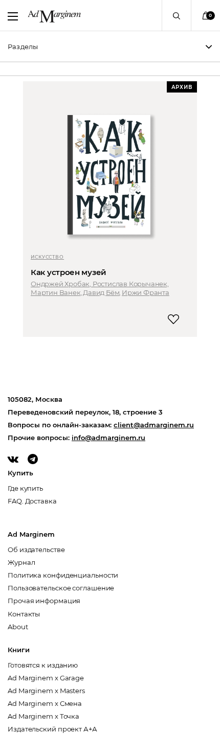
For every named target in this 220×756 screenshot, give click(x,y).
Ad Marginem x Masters (46, 690)
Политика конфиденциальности (63, 575)
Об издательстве (36, 549)
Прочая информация (44, 601)
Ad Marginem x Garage (46, 678)
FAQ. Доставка (32, 501)
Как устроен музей (68, 272)
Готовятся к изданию (43, 665)
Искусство (47, 257)
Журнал (21, 562)
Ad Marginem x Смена (45, 703)
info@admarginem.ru (108, 437)
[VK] (13, 459)
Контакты (24, 614)
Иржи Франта (145, 292)
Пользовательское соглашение (61, 588)
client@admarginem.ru (154, 425)
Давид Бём (101, 292)
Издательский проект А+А (52, 729)
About (18, 627)
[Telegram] (33, 459)
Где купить (25, 488)
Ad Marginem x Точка (43, 716)
